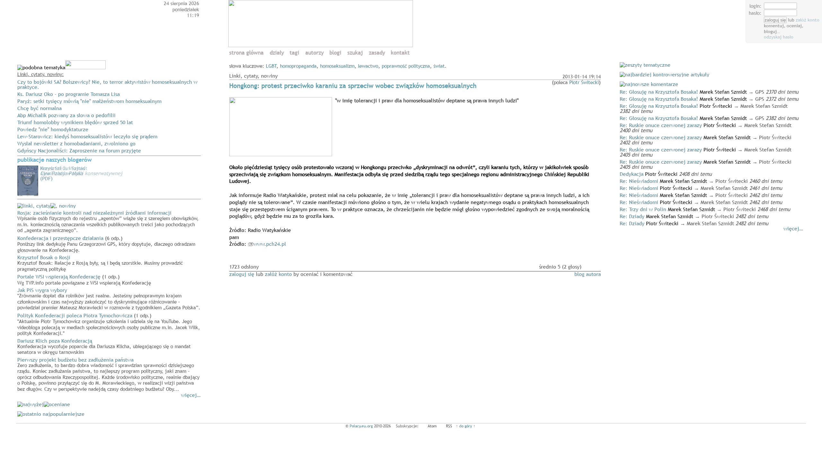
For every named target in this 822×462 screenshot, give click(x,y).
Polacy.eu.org (361, 426)
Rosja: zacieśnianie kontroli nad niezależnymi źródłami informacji (108, 221)
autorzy (314, 52)
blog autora (587, 274)
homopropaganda (298, 66)
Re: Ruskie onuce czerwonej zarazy (661, 125)
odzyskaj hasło (778, 37)
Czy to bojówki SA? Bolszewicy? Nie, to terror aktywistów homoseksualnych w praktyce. (107, 84)
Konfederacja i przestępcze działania (106, 244)
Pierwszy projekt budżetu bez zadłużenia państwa (108, 374)
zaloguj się (241, 274)
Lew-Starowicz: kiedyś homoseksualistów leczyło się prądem (87, 136)
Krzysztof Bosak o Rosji (100, 263)
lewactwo (368, 66)
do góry (465, 426)
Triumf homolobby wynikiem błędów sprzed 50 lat (75, 122)
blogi (335, 52)
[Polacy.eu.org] (321, 45)
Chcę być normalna (39, 108)
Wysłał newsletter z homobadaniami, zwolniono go (76, 143)
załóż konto (807, 20)
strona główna (246, 52)
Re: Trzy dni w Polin (643, 209)
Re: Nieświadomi (639, 180)
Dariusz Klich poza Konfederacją (104, 346)
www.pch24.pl (269, 243)
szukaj (355, 52)
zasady (377, 52)
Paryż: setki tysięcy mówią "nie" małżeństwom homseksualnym (89, 101)
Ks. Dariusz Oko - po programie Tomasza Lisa (68, 94)
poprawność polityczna (406, 66)
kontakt (400, 52)
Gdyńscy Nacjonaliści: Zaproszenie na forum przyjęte (79, 150)
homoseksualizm (337, 66)
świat (439, 66)
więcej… (191, 394)
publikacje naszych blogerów (54, 160)
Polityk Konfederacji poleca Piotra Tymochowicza (108, 324)
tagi (294, 52)
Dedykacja (631, 173)
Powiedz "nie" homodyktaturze (52, 129)
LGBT (271, 66)
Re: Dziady (632, 216)
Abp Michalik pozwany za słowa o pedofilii (66, 115)
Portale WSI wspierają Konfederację (84, 279)
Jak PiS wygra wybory (108, 299)
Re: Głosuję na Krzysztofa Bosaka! (659, 91)
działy (277, 52)
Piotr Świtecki (584, 82)
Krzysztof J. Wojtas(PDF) (62, 173)
